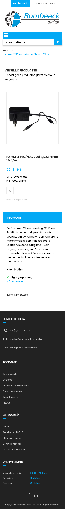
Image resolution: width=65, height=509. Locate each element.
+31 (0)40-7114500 (20, 330)
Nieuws (6, 402)
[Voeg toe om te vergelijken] (10, 190)
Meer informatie (17, 295)
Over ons (7, 379)
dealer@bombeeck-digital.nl (26, 339)
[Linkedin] (35, 495)
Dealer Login (21, 3)
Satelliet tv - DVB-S (13, 432)
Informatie (14, 217)
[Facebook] (29, 495)
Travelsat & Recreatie (14, 449)
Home (6, 50)
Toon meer (16, 281)
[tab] (32, 217)
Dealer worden (10, 374)
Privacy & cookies (12, 391)
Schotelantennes (12, 443)
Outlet (6, 426)
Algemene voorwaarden (16, 385)
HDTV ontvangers (12, 438)
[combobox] (29, 42)
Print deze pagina (16, 199)
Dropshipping (10, 396)
